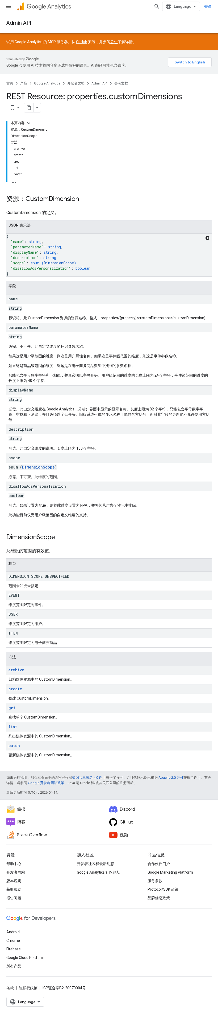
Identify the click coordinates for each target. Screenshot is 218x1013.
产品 (23, 83)
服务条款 (155, 881)
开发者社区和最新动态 (95, 864)
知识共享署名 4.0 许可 (89, 778)
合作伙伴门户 (159, 864)
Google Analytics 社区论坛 (98, 872)
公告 (114, 42)
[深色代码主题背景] (207, 238)
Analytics (59, 6)
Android (13, 932)
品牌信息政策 (159, 898)
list (13, 726)
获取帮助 (13, 889)
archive (16, 669)
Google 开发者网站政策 (46, 783)
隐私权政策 (28, 988)
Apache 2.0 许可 (170, 778)
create (15, 688)
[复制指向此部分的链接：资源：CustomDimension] (84, 199)
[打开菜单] (8, 6)
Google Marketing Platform (170, 872)
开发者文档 (76, 83)
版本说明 (13, 881)
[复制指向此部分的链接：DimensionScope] (60, 537)
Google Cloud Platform (25, 957)
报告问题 (13, 898)
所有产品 (13, 966)
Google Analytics (47, 83)
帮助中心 (13, 864)
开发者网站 (15, 872)
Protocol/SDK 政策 (163, 889)
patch (14, 745)
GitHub (81, 42)
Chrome (13, 940)
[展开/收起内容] (29, 123)
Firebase (13, 949)
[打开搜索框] (157, 6)
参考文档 (121, 83)
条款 (10, 988)
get (12, 707)
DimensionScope (59, 262)
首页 (9, 83)
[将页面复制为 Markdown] (29, 107)
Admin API (18, 23)
